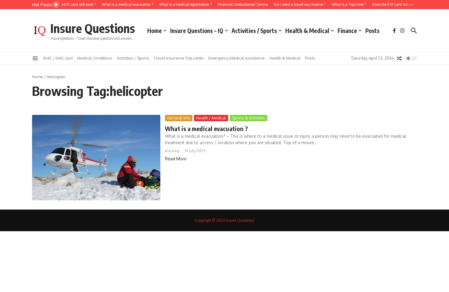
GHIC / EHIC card (58, 58)
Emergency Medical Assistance (236, 58)
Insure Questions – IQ (196, 30)
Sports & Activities (248, 117)
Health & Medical (307, 30)
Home (154, 30)
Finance (347, 30)
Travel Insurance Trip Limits (179, 58)
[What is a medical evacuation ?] (96, 157)
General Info (178, 117)
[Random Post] (399, 58)
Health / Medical (211, 117)
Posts (372, 30)
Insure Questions (92, 28)
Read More (176, 158)
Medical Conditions (94, 58)
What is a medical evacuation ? (206, 128)
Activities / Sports (254, 30)
